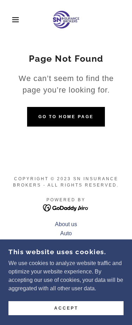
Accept (66, 308)
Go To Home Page (66, 116)
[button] (10, 20)
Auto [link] (66, 233)
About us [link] (66, 224)
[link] (66, 20)
